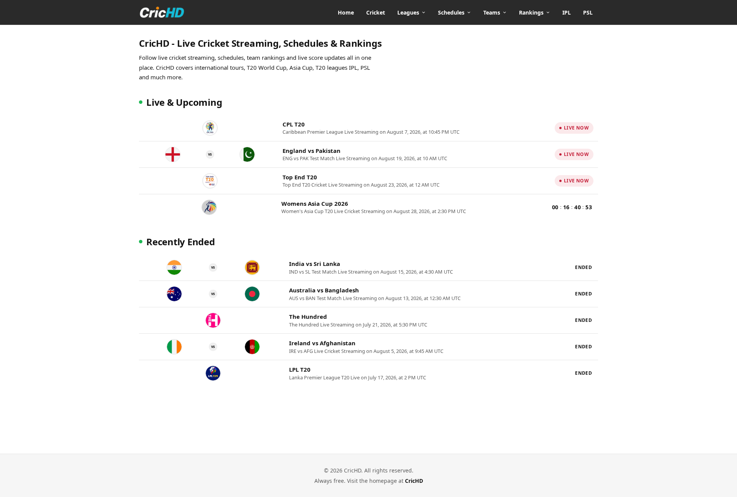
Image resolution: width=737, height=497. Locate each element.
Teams (491, 12)
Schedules (451, 12)
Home (346, 12)
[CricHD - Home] (162, 12)
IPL (566, 12)
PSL (588, 12)
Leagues (408, 12)
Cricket (375, 12)
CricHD (414, 480)
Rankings (531, 12)
